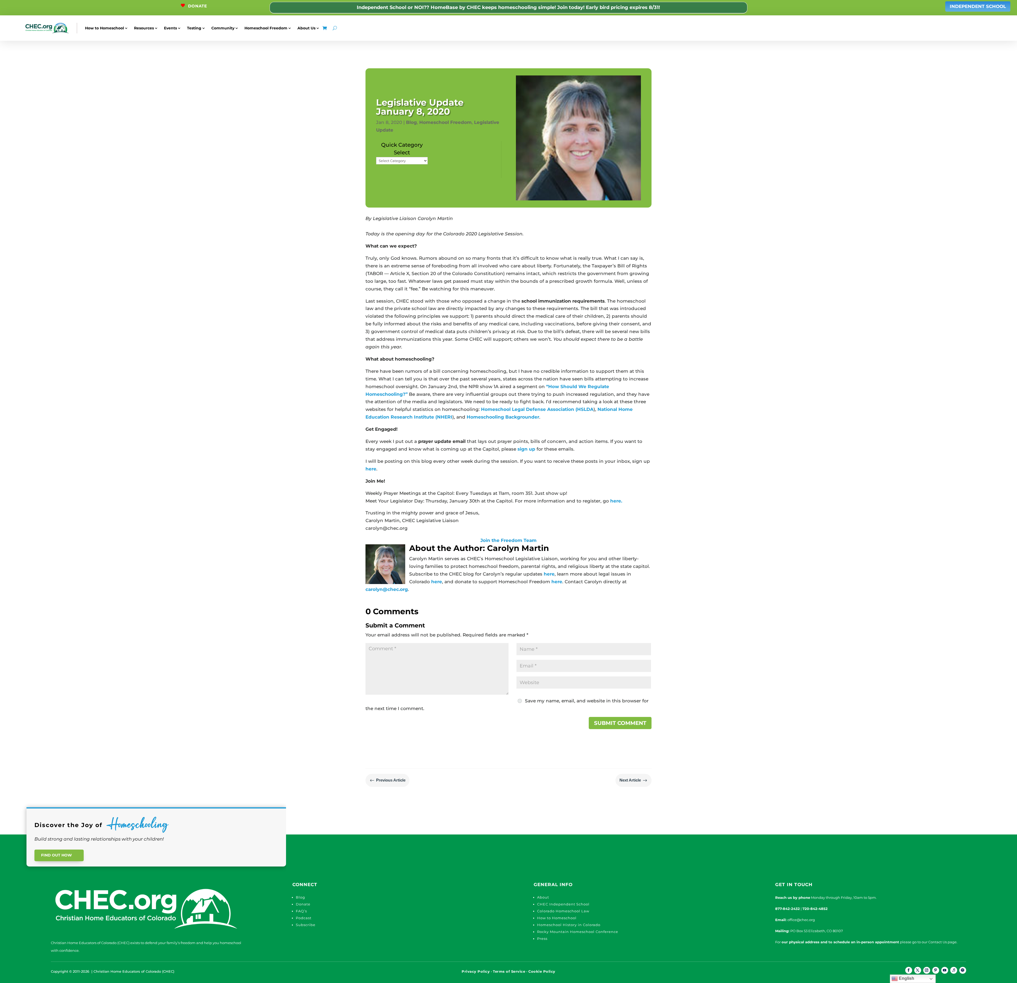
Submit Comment (620, 723)
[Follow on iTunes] (953, 970)
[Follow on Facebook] (908, 970)
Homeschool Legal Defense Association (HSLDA (537, 409)
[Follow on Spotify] (962, 970)
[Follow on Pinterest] (935, 970)
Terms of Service (509, 971)
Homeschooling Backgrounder (503, 417)
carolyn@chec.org (386, 589)
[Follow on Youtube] (944, 970)
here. (616, 501)
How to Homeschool (104, 28)
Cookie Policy (541, 971)
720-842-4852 (815, 908)
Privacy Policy (476, 971)
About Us (306, 28)
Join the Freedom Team (508, 540)
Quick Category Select (402, 149)
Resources (144, 28)
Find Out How (56, 855)
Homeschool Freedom (265, 28)
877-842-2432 (787, 908)
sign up (526, 449)
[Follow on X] (917, 970)
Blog (411, 122)
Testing (194, 28)
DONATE (197, 5)
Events (170, 28)
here (370, 469)
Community (222, 28)
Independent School (978, 6)
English (906, 978)
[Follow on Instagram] (926, 970)
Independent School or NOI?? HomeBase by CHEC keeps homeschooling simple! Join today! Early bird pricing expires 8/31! (508, 7)
